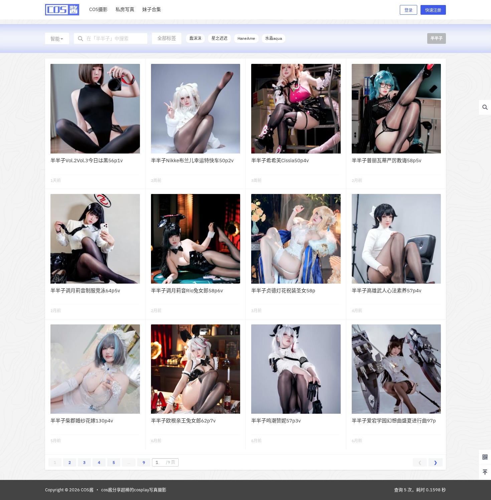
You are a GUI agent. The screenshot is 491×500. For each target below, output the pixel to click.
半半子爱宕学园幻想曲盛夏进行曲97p (394, 420)
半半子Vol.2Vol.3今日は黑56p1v (86, 160)
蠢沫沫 (195, 38)
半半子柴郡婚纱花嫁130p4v (81, 420)
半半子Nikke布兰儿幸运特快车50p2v (192, 160)
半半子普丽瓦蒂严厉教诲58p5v (386, 160)
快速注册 (433, 10)
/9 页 (170, 462)
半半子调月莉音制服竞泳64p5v (85, 290)
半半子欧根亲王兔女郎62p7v (183, 420)
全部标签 (166, 38)
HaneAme (246, 38)
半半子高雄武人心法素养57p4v (386, 290)
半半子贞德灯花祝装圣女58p (283, 290)
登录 (408, 10)
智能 (55, 39)
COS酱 (87, 490)
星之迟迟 (219, 38)
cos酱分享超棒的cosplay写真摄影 (133, 490)
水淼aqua (273, 38)
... (128, 462)
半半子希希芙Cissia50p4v (280, 160)
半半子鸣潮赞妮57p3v (276, 420)
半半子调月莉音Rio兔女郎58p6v (187, 290)
